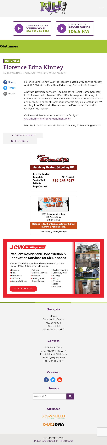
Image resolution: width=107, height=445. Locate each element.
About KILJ (54, 326)
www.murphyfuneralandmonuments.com (47, 118)
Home (53, 316)
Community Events (53, 319)
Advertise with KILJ (53, 329)
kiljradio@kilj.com (57, 354)
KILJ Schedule (53, 322)
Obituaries (9, 46)
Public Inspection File (46, 441)
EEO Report (66, 441)
